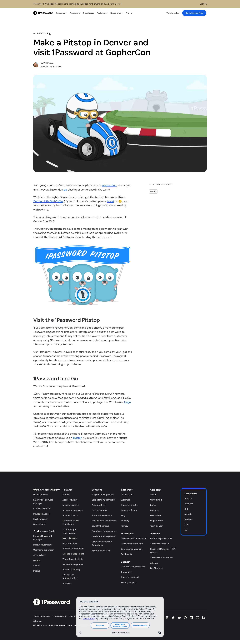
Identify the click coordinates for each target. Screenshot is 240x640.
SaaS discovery (69, 538)
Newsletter (155, 515)
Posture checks (70, 515)
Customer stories (129, 505)
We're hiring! (156, 499)
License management (73, 553)
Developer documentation (134, 538)
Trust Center (156, 525)
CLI (186, 529)
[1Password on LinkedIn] (191, 617)
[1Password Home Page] (43, 13)
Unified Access (40, 494)
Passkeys (66, 583)
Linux (186, 524)
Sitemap (37, 621)
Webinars (125, 499)
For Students (156, 568)
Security (125, 520)
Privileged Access (42, 513)
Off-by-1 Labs (127, 494)
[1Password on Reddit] (173, 617)
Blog (123, 515)
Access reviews (70, 499)
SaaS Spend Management (104, 531)
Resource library (129, 510)
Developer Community (132, 543)
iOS (186, 508)
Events (153, 191)
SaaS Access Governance (104, 520)
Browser (188, 519)
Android (188, 514)
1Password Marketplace (161, 557)
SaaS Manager (40, 518)
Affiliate (154, 562)
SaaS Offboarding (100, 525)
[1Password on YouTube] (179, 617)
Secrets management (131, 548)
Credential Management (104, 536)
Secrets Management (73, 564)
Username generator (43, 549)
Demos (36, 560)
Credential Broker (42, 508)
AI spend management (103, 494)
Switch (36, 565)
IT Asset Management (73, 548)
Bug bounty (126, 554)
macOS (188, 498)
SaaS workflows (70, 543)
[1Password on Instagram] (197, 617)
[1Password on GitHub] (185, 617)
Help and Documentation (133, 566)
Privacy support (128, 582)
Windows (188, 503)
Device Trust (39, 524)
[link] (194, 13)
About (153, 494)
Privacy (124, 525)
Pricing (36, 570)
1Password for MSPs (159, 543)
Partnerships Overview (161, 538)
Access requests (70, 505)
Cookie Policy (59, 616)
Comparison (39, 555)
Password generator (43, 544)
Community (126, 571)
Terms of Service (41, 616)
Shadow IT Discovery (102, 515)
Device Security (99, 510)
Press (153, 505)
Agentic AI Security (101, 550)
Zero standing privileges (103, 499)
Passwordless (98, 505)
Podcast (154, 510)
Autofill (65, 494)
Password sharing (71, 569)
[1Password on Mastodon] (167, 617)
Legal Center (156, 520)
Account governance (72, 510)
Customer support (130, 577)
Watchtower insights (72, 559)
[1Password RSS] (203, 617)
